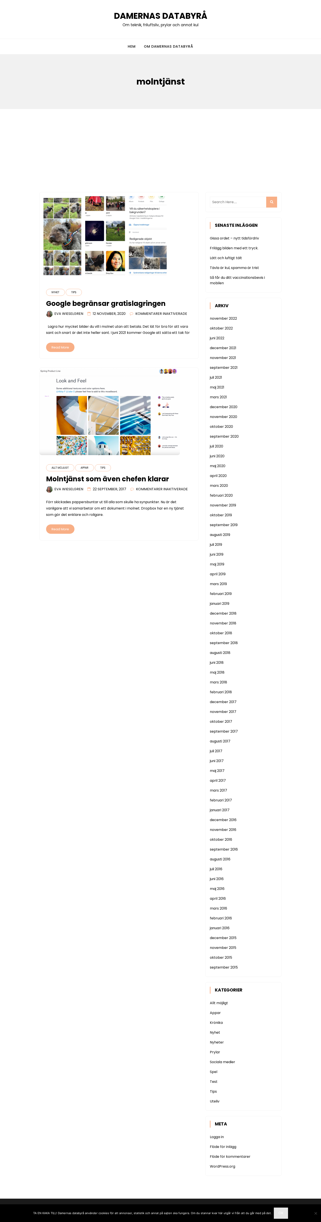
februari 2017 (221, 800)
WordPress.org (222, 1166)
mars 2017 (218, 790)
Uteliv (214, 1101)
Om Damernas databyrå (168, 46)
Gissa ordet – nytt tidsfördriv (234, 238)
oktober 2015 (221, 957)
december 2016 (223, 819)
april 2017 (218, 780)
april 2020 (218, 475)
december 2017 (223, 701)
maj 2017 (217, 770)
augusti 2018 (220, 652)
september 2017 (224, 731)
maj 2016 (217, 888)
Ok (280, 1212)
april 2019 (218, 574)
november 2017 (223, 711)
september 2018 (224, 642)
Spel (213, 1071)
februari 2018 (221, 692)
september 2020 (224, 436)
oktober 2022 (221, 328)
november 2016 (223, 829)
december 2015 (223, 937)
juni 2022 (217, 338)
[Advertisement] (160, 141)
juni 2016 (217, 878)
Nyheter (217, 1042)
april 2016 (218, 898)
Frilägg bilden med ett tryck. (234, 248)
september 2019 (224, 524)
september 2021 (224, 367)
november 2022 (223, 318)
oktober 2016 (221, 839)
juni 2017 (217, 760)
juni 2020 (217, 456)
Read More (60, 347)
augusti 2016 (220, 859)
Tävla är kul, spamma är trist (234, 267)
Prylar (215, 1052)
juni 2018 (217, 662)
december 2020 (223, 406)
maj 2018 (217, 672)
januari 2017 (220, 810)
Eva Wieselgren (68, 313)
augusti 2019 (220, 534)
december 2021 (223, 347)
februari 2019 (221, 593)
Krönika (216, 1022)
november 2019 (223, 505)
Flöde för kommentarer (230, 1156)
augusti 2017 (220, 741)
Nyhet (55, 292)
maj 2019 (217, 564)
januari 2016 (220, 928)
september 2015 (224, 967)
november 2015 (223, 947)
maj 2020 (217, 465)
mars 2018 (218, 682)
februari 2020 (221, 495)
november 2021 (223, 357)
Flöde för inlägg (223, 1146)
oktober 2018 (221, 633)
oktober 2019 (221, 515)
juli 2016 (216, 869)
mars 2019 (218, 583)
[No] (315, 1213)
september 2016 (224, 849)
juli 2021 (216, 377)
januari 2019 (219, 603)
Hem (132, 46)
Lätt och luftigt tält (226, 257)
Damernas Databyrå (160, 16)
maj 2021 (217, 387)
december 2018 (223, 613)
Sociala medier (222, 1061)
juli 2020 (216, 446)
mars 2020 (219, 485)
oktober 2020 (221, 426)
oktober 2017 (221, 721)
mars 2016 (218, 908)
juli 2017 (216, 751)
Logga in (217, 1136)
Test (213, 1081)
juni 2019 (216, 554)
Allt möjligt (60, 468)
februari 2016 (221, 918)
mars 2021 (218, 397)
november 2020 (223, 416)
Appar (84, 468)
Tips (73, 292)
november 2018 (223, 623)
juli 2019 (216, 544)
